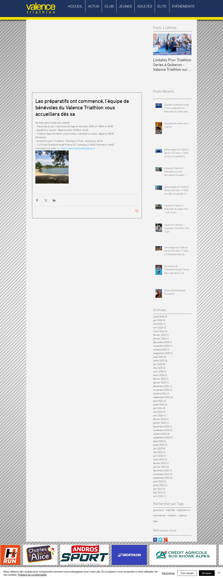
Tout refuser (187, 573)
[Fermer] (219, 573)
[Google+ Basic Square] (166, 540)
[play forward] (218, 555)
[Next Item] (185, 44)
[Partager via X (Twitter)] (45, 200)
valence (183, 515)
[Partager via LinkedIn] (54, 200)
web (155, 521)
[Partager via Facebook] (37, 200)
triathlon (172, 515)
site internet (159, 515)
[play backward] (4, 555)
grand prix (158, 510)
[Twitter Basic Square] (160, 540)
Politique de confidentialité (32, 574)
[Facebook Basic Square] (155, 540)
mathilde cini (183, 510)
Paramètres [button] (168, 573)
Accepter (207, 573)
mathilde (170, 510)
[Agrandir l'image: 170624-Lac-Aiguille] (52, 167)
